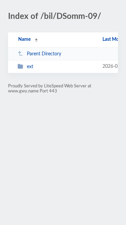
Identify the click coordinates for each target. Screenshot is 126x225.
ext (30, 66)
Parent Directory (44, 54)
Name (24, 39)
